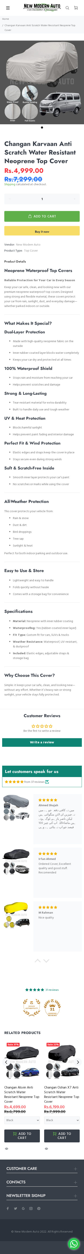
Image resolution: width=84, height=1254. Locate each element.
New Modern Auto (28, 244)
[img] (14, 782)
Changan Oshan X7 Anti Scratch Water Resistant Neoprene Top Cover (61, 1095)
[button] (38, 962)
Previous (6, 1062)
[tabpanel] (42, 82)
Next (78, 1062)
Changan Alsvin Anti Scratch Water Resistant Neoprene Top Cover (21, 1095)
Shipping (9, 184)
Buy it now (42, 231)
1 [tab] (42, 127)
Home (5, 19)
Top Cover (31, 250)
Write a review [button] (42, 742)
